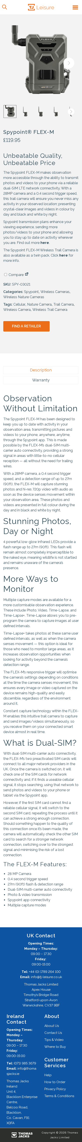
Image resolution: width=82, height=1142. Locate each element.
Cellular (19, 304)
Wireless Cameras (55, 292)
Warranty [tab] (41, 380)
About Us (51, 1026)
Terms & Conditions (59, 1096)
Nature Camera (39, 304)
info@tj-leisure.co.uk (46, 977)
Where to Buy (55, 1047)
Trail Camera (63, 304)
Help (48, 1075)
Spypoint (31, 292)
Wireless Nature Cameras (23, 297)
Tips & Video (54, 1040)
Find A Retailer (26, 326)
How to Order (54, 1082)
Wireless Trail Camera (49, 310)
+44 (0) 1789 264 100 (45, 972)
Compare (16, 275)
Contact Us (53, 1033)
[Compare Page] (26, 275)
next (68, 63)
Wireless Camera (17, 310)
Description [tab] (41, 370)
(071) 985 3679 (25, 1063)
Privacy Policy (55, 1089)
